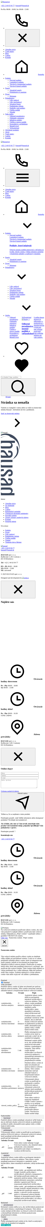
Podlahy (8, 78)
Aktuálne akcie (10, 49)
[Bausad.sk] (5, 2)
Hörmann (13, 96)
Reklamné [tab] (4, 1203)
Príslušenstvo (9, 98)
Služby (7, 315)
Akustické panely (16, 90)
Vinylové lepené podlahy (18, 86)
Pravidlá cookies (11, 515)
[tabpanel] (22, 1050)
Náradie (12, 112)
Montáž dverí (14, 126)
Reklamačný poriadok (12, 511)
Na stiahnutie (9, 505)
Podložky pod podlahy (17, 108)
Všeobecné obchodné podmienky (16, 513)
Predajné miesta (10, 521)
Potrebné (6, 983)
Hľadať (8, 397)
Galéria (7, 55)
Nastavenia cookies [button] (15, 938)
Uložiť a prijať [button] (6, 1225)
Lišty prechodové (16, 102)
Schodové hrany (15, 104)
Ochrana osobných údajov (10, 791)
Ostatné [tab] (3, 1217)
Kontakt (8, 57)
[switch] (2, 1118)
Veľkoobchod (14, 128)
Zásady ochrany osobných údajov (17, 517)
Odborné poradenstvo (17, 116)
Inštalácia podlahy (16, 120)
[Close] (22, 38)
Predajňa (41, 74)
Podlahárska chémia (16, 106)
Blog (7, 53)
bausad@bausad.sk (22, 6)
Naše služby (9, 114)
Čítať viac (4, 938)
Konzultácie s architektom (19, 124)
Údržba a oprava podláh (18, 122)
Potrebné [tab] (4, 980)
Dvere (7, 94)
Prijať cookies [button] (28, 938)
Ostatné (7, 540)
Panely (7, 88)
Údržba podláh (15, 110)
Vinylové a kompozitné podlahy (21, 84)
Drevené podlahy (16, 80)
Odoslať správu (22, 793)
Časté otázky (9, 51)
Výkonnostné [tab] (5, 1128)
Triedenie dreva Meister (13, 542)
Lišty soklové (14, 100)
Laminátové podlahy (17, 82)
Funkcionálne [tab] (5, 1116)
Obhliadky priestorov (17, 118)
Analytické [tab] (4, 1153)
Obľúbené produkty (12, 130)
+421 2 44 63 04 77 (8, 6)
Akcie (7, 132)
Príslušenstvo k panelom (18, 92)
